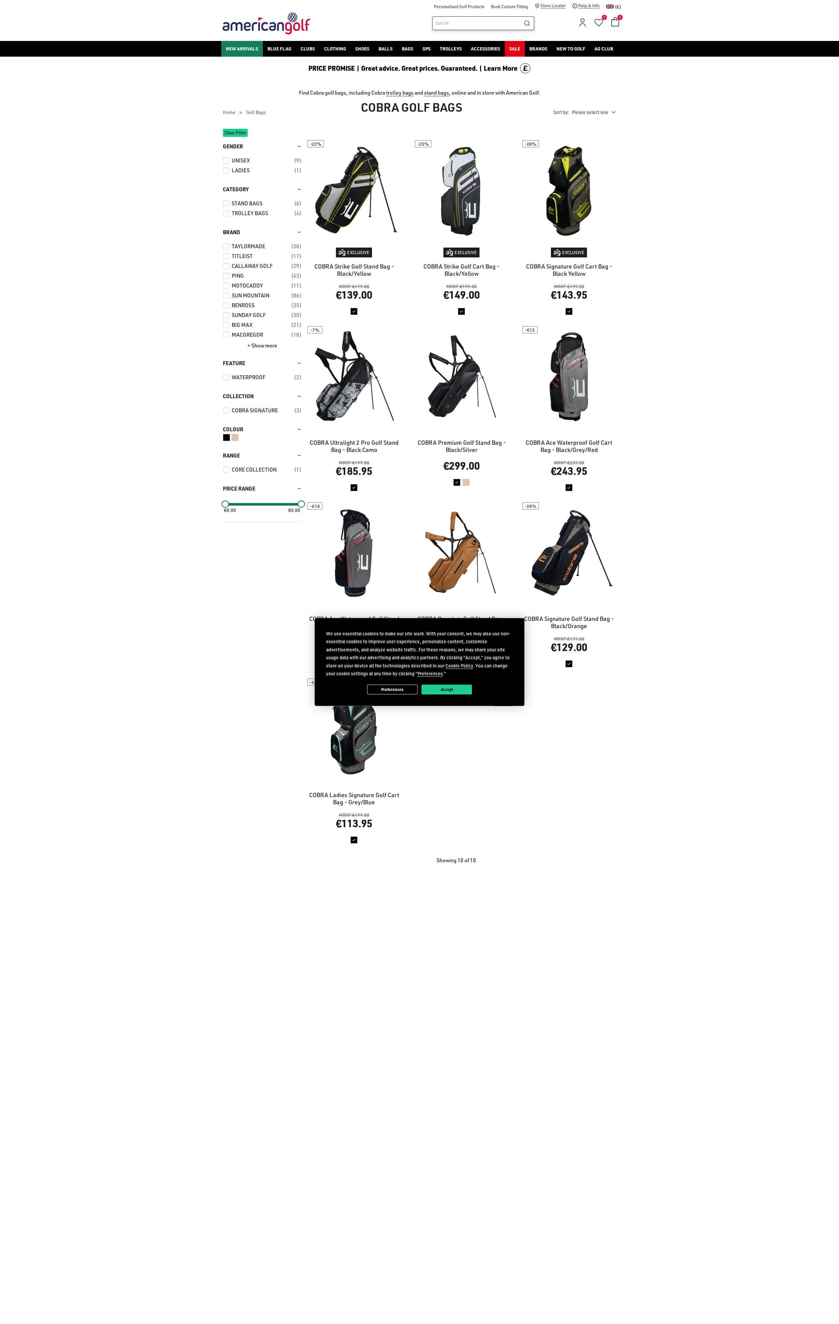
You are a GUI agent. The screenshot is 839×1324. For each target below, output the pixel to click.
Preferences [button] (430, 673)
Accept (447, 689)
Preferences (392, 689)
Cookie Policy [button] (459, 665)
